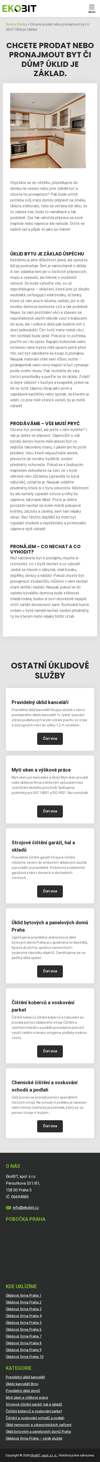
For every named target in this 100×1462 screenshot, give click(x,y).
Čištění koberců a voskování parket (43, 1006)
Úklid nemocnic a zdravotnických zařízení (38, 1425)
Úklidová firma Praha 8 (24, 1343)
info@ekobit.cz (26, 1207)
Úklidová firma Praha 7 (24, 1336)
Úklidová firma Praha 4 (24, 1316)
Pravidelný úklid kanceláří (40, 702)
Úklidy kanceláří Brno (22, 1384)
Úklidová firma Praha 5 (24, 1323)
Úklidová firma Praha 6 (24, 1329)
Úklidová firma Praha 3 (24, 1309)
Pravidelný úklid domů (23, 1391)
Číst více (50, 738)
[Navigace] (92, 8)
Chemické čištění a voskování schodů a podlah (44, 1086)
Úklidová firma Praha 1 (24, 1295)
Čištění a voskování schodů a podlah (35, 1418)
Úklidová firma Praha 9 (24, 1350)
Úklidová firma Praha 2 (24, 1302)
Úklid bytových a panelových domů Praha (50, 926)
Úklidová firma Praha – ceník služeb (34, 1438)
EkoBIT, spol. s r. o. (44, 1455)
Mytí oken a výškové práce (41, 770)
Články (22, 24)
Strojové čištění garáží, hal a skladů (43, 846)
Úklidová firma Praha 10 (24, 1357)
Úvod (10, 24)
